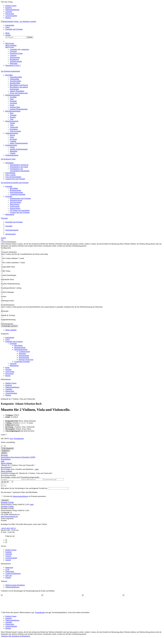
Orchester (8, 196)
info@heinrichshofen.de (9, 516)
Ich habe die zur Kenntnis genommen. (25, 496)
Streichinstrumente (11, 121)
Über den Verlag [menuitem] (10, 10)
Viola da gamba (15, 131)
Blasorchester (14, 204)
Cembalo (13, 141)
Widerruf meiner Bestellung (15, 585)
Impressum (9, 567)
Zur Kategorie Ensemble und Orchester (15, 183)
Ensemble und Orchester (14, 341)
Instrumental (9, 337)
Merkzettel (13, 63)
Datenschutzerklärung (20, 496)
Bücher (7, 376)
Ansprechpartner (11, 16)
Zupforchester (15, 206)
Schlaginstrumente (11, 155)
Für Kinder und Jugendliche (20, 210)
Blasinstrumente (15, 190)
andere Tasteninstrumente (19, 143)
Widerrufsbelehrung (12, 10)
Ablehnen (4, 636)
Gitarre (12, 147)
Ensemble (8, 186)
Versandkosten (40, 612)
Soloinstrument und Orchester (20, 198)
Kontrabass (14, 129)
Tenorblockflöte (15, 81)
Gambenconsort (24, 351)
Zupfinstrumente (11, 145)
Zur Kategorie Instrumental (10, 71)
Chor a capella (10, 175)
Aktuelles (8, 12)
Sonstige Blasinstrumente (19, 109)
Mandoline (13, 151)
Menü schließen (11, 45)
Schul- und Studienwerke (19, 93)
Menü (7, 33)
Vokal (7, 339)
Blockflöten (14, 188)
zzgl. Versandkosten (17, 438)
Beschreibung (6, 457)
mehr (2, 461)
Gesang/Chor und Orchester (15, 179)
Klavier (12, 135)
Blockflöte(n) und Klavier (19, 85)
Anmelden (14, 49)
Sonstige (8, 370)
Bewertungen (16, 457)
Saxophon (13, 103)
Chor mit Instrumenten (13, 177)
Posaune (13, 117)
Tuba (11, 119)
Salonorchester (15, 208)
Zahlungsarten (15, 57)
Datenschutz (9, 14)
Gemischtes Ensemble (17, 194)
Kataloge (8, 8)
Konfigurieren (25, 636)
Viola (12, 125)
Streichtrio (22, 353)
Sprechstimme (10, 173)
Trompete (13, 115)
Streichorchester (15, 202)
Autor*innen (9, 372)
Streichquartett (24, 355)
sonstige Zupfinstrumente (19, 149)
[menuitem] (84, 6)
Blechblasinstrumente (12, 111)
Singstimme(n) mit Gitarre (19, 167)
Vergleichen (5, 451)
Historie (8, 18)
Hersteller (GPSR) (28, 457)
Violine (12, 123)
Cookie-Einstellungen (13, 573)
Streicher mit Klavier (26, 359)
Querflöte (13, 97)
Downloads (9, 374)
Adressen (13, 55)
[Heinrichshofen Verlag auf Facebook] (6, 540)
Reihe (7, 368)
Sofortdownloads (16, 61)
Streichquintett (24, 357)
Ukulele (12, 153)
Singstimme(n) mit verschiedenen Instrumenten (19, 170)
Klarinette (13, 101)
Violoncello (14, 127)
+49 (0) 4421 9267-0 (8, 528)
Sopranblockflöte (16, 77)
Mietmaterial (9, 214)
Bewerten (4, 455)
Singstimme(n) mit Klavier (19, 165)
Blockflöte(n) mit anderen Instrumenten (19, 88)
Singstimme (9, 163)
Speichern (5, 500)
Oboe (12, 99)
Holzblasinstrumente (12, 95)
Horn (11, 113)
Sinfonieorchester (16, 200)
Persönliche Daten (16, 53)
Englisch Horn (15, 107)
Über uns (8, 575)
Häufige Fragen (10, 6)
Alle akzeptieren (14, 636)
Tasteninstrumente (11, 133)
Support (8, 560)
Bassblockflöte (15, 83)
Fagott (12, 105)
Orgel (12, 137)
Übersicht (13, 51)
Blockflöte (9, 75)
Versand (8, 556)
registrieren (25, 49)
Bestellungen (14, 59)
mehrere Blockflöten (17, 91)
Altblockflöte (14, 79)
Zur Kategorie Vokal (8, 159)
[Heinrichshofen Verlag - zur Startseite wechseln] (18, 21)
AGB (7, 569)
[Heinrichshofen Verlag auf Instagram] (6, 542)
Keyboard (13, 139)
